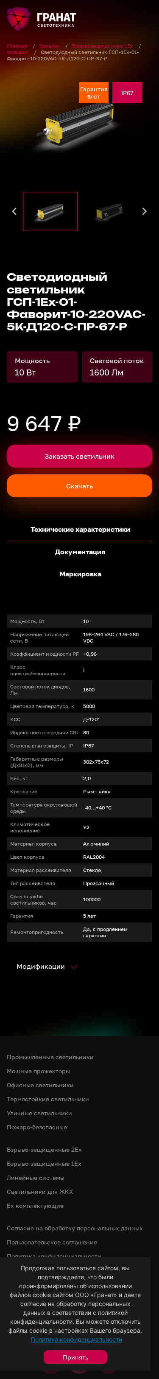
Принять (75, 1357)
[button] (50, 211)
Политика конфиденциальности (76, 1339)
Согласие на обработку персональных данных (75, 1228)
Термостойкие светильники (48, 1099)
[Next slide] (144, 211)
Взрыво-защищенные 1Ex (44, 1163)
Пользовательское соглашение (52, 1242)
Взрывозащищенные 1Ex (103, 45)
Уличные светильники (39, 1113)
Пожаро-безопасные (37, 1127)
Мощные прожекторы (38, 1070)
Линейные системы (35, 1177)
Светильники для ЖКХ (40, 1191)
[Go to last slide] (15, 211)
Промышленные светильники (50, 1056)
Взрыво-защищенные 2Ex (44, 1149)
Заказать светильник (79, 456)
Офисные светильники (40, 1085)
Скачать (79, 486)
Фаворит (18, 52)
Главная (17, 45)
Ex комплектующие (35, 1205)
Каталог (50, 45)
